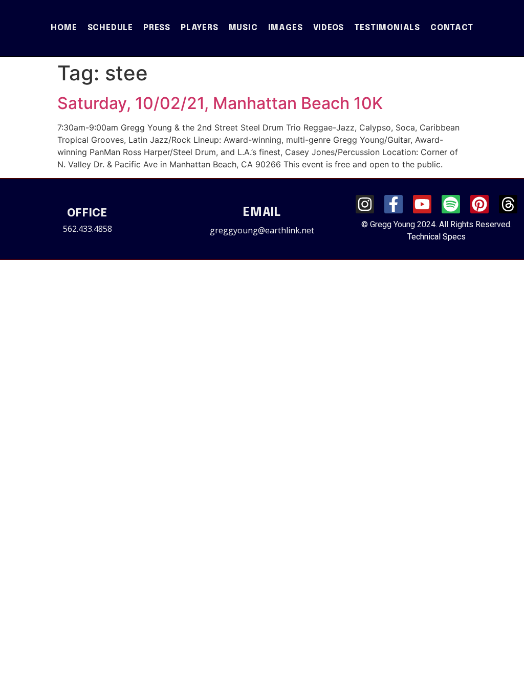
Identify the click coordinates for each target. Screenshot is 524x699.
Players (200, 28)
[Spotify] (451, 204)
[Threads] (508, 204)
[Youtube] (422, 204)
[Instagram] (365, 204)
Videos (328, 28)
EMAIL (262, 212)
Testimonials (387, 28)
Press (156, 28)
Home (64, 28)
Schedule (110, 28)
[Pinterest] (479, 204)
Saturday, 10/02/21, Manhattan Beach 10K (220, 103)
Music (243, 28)
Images (285, 28)
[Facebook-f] (393, 204)
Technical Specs (436, 237)
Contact (451, 28)
